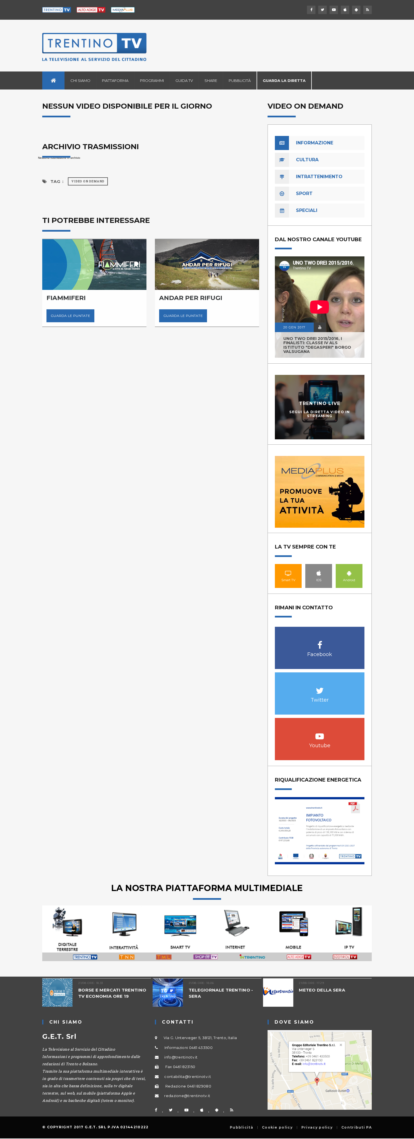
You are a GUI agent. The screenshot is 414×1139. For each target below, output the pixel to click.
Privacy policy (317, 1127)
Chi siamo (80, 80)
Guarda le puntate (150, 316)
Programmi (152, 80)
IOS (319, 573)
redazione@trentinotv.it (187, 1095)
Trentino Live (319, 403)
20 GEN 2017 (294, 327)
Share (210, 80)
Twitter (319, 687)
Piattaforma (115, 80)
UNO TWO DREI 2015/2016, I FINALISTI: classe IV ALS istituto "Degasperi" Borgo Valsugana (317, 345)
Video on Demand (87, 181)
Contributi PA (356, 1127)
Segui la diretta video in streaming (319, 414)
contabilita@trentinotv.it (187, 1076)
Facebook (319, 642)
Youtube (320, 733)
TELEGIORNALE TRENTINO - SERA (211, 993)
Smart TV (288, 573)
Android (349, 573)
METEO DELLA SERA (313, 990)
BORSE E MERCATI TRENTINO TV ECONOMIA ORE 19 (103, 993)
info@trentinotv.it (180, 1057)
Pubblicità (240, 80)
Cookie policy (277, 1127)
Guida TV (184, 80)
